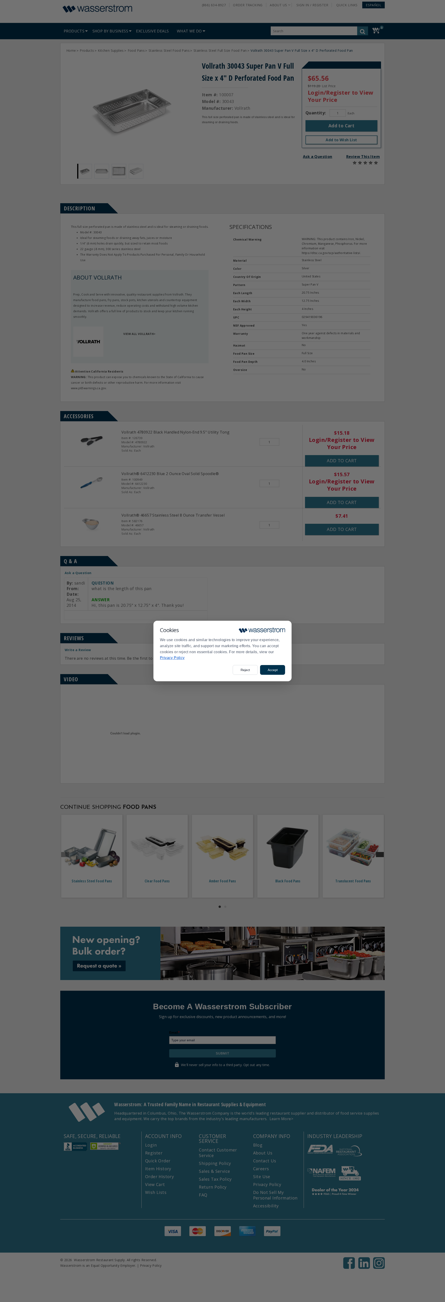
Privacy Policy (172, 658)
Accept (273, 670)
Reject (245, 670)
